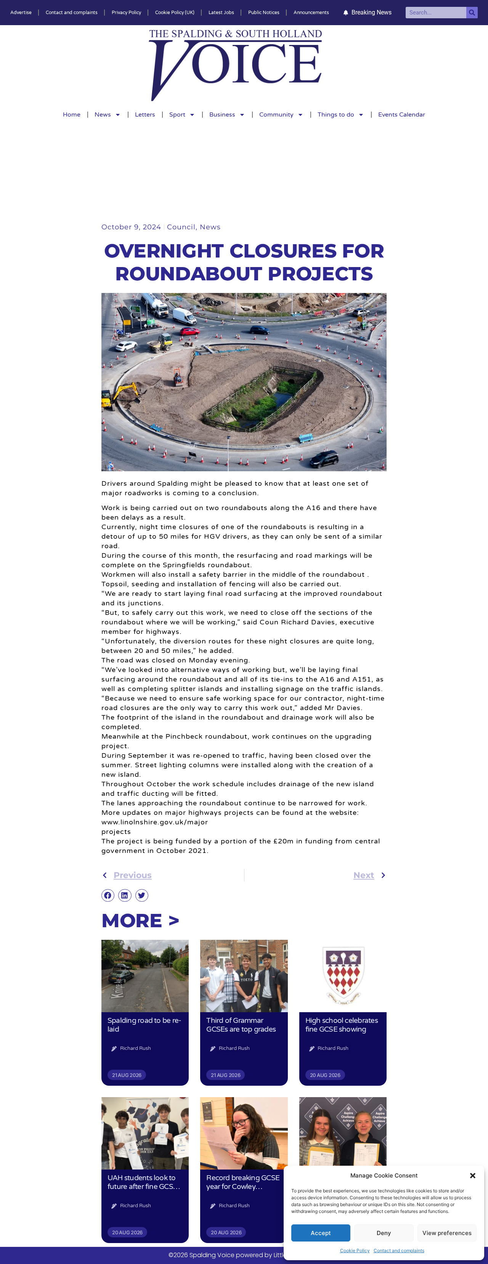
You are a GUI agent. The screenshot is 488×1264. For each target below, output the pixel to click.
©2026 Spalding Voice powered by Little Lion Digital (244, 1255)
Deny (384, 1233)
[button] (473, 1175)
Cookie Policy (355, 1250)
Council (181, 227)
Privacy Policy (126, 12)
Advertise (21, 12)
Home (71, 114)
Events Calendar (401, 114)
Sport (177, 114)
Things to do (336, 114)
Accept (321, 1233)
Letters (145, 114)
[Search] (472, 12)
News (103, 114)
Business (222, 114)
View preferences (447, 1233)
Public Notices (263, 12)
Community (276, 114)
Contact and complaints (399, 1250)
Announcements (311, 12)
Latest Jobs (221, 12)
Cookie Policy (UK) (174, 12)
